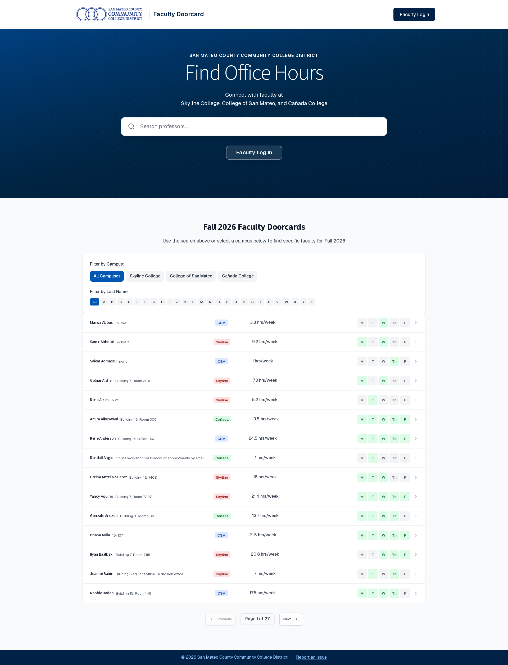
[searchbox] (254, 126)
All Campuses (107, 276)
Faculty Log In (254, 152)
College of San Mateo (191, 276)
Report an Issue (311, 657)
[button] (254, 322)
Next (287, 619)
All (94, 301)
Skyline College (145, 276)
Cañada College (238, 276)
